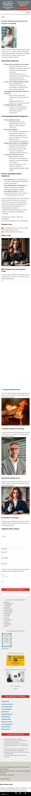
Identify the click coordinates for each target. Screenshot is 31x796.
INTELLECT (6, 621)
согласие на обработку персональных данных (18, 569)
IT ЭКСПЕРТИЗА (7, 605)
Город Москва (5, 701)
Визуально (3, 536)
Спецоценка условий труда (7, 775)
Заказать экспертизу (23, 8)
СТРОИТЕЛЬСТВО (8, 609)
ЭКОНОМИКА (7, 615)
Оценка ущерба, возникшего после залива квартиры (14, 220)
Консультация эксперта (15, 734)
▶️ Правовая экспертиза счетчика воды (11, 232)
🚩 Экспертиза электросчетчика (9, 230)
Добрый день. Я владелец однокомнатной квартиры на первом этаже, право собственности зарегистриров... (15, 741)
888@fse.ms (23, 5)
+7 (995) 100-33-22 (23, 4)
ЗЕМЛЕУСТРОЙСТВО (8, 610)
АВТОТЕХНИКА (7, 623)
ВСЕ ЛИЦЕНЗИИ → (5, 648)
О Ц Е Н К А (6, 617)
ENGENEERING (7, 607)
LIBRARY (3, 17)
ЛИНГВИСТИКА (7, 613)
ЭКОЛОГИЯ (6, 618)
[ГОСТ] (15, 688)
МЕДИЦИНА (7, 602)
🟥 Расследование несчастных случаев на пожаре (14, 228)
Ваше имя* (4, 552)
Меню (28, 12)
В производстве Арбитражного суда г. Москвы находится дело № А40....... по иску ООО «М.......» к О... (16, 745)
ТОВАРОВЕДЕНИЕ (8, 620)
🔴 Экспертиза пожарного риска (10, 478)
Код (5, 536)
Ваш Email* (4, 548)
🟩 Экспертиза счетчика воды (10, 517)
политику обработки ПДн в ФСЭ (16, 571)
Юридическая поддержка (15, 589)
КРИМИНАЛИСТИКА (8, 604)
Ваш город (4, 563)
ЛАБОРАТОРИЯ (7, 625)
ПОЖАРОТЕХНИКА (8, 612)
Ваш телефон (4, 558)
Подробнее (25, 792)
